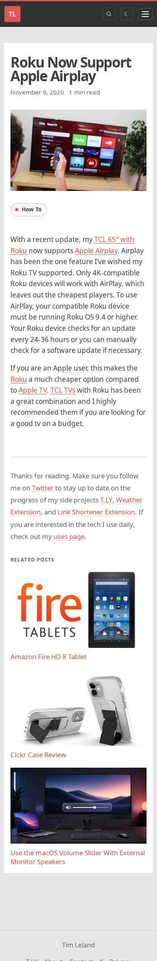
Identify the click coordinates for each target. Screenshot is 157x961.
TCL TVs (62, 390)
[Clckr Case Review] (78, 708)
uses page (69, 536)
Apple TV (33, 390)
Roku (18, 379)
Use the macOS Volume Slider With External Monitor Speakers (77, 857)
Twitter (43, 487)
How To (31, 209)
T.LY (106, 499)
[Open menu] (145, 14)
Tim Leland (78, 945)
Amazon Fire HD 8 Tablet (48, 656)
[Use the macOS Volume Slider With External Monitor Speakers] (78, 806)
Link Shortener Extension (96, 511)
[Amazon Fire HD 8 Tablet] (78, 610)
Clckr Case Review (38, 754)
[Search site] (109, 14)
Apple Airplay (96, 250)
